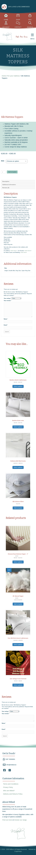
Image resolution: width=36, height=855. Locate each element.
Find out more (7, 820)
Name (6, 319)
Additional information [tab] (9, 184)
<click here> (13, 250)
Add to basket (12, 172)
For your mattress (13, 76)
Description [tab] (5, 181)
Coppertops (18, 851)
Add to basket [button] (18, 508)
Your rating (7, 298)
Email (6, 325)
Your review (7, 300)
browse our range (20, 820)
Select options (18, 386)
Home (4, 76)
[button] (4, 770)
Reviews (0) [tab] (5, 187)
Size (2, 161)
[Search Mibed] (18, 23)
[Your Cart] (6, 16)
